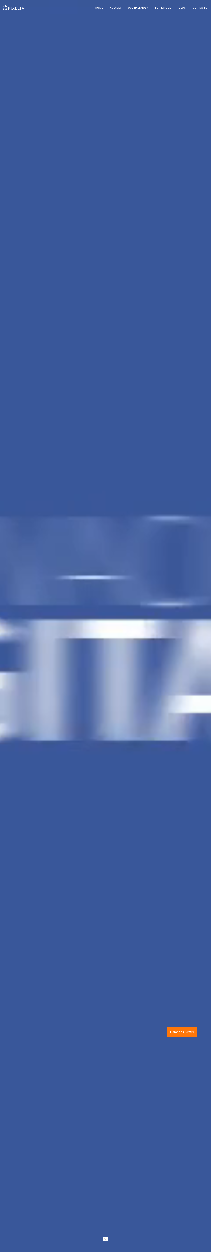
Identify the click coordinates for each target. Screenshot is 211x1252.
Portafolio (163, 7)
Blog (182, 7)
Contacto (200, 7)
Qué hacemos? (138, 7)
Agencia (115, 7)
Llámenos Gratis (182, 1032)
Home (99, 7)
